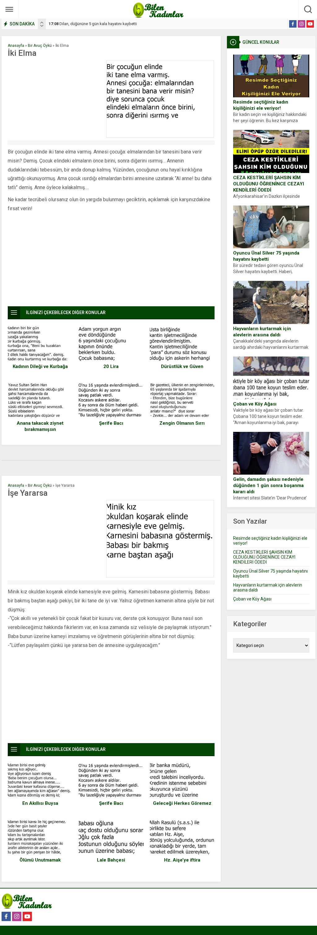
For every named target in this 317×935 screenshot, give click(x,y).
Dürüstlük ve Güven (182, 366)
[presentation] (41, 22)
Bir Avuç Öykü (40, 45)
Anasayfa (16, 45)
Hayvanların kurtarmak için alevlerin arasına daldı (262, 332)
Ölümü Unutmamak (40, 860)
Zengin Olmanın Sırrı (182, 423)
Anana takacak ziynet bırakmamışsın (40, 426)
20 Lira (111, 366)
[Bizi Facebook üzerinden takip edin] (293, 24)
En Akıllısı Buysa (40, 803)
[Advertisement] (55, 99)
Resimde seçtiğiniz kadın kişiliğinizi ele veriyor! (260, 105)
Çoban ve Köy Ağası (254, 404)
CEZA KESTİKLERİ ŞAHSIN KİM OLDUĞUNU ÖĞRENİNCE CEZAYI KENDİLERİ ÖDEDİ (268, 184)
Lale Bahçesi (111, 860)
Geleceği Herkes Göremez (182, 803)
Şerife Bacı (111, 423)
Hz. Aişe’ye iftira (182, 860)
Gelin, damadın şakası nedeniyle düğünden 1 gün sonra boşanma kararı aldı (268, 485)
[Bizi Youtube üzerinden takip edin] (310, 24)
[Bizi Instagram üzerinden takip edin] (301, 24)
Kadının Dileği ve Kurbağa (40, 366)
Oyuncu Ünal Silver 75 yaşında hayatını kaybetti (266, 256)
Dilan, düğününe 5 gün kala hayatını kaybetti (93, 23)
